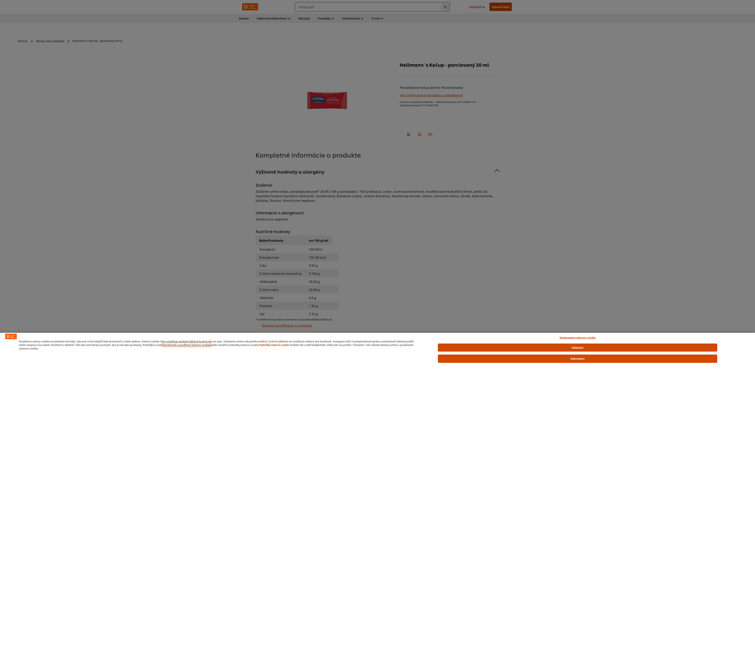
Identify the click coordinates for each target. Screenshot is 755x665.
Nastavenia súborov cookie (578, 337)
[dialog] (377, 498)
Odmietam (577, 358)
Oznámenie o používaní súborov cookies (186, 344)
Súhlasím (578, 347)
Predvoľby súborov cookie (274, 344)
